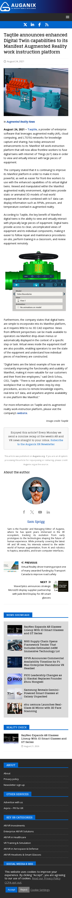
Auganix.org (39, 456)
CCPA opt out (13, 882)
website (22, 413)
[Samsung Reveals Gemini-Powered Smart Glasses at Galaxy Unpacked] (14, 693)
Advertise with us (13, 802)
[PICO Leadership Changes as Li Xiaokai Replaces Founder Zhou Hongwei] (14, 679)
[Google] (47, 24)
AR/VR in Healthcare (15, 837)
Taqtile (32, 129)
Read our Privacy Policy (46, 878)
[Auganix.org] (36, 11)
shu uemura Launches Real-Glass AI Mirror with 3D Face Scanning (43, 707)
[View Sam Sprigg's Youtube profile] (40, 512)
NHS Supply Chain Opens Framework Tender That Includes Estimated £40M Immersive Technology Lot (42, 646)
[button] (67, 17)
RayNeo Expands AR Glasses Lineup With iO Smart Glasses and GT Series (44, 630)
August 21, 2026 (31, 746)
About (7, 773)
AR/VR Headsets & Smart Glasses (22, 854)
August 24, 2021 (15, 61)
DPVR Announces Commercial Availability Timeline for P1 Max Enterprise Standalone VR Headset (44, 663)
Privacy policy (11, 779)
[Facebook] (39, 24)
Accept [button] (11, 889)
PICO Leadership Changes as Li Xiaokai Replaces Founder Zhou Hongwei (43, 678)
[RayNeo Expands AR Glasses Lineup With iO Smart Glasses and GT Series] (14, 630)
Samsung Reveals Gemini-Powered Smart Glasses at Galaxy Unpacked (42, 693)
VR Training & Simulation (17, 843)
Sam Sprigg (36, 521)
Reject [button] (23, 889)
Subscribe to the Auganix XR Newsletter (40, 442)
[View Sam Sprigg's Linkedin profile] (48, 512)
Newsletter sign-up (14, 785)
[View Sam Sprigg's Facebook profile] (24, 512)
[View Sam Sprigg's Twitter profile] (32, 512)
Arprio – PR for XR (13, 808)
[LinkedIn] (32, 24)
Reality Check (16, 727)
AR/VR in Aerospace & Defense (21, 848)
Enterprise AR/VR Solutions (19, 831)
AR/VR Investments (14, 825)
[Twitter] (25, 24)
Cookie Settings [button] (40, 889)
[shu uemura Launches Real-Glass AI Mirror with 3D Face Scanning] (14, 708)
